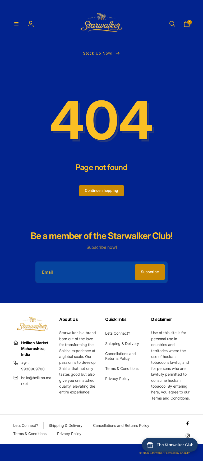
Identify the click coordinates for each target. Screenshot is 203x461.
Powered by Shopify (177, 452)
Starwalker (157, 452)
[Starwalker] (32, 329)
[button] (16, 24)
